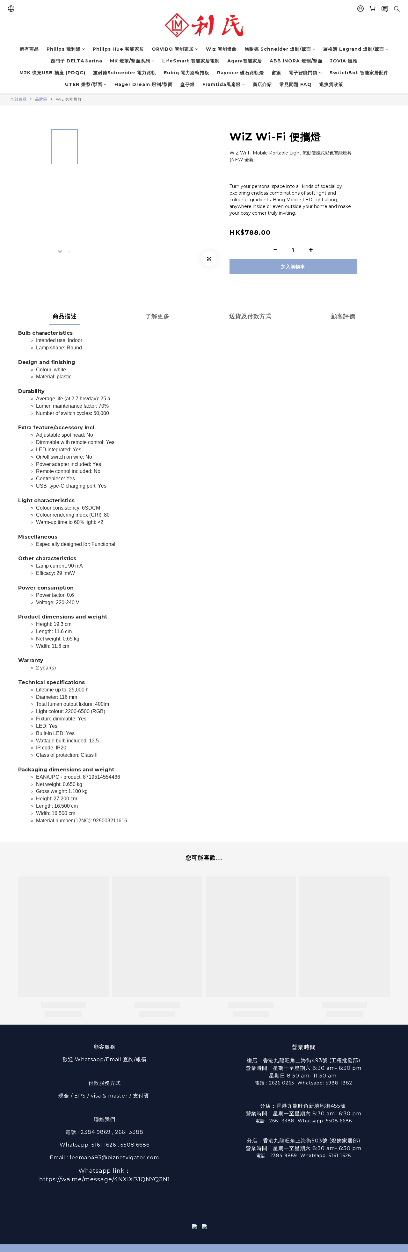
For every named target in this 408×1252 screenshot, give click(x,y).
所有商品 (29, 49)
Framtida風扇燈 (221, 84)
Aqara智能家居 (244, 61)
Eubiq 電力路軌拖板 (186, 72)
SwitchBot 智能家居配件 (359, 72)
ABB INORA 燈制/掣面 (296, 61)
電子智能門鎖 (303, 72)
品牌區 (41, 99)
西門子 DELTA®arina (76, 61)
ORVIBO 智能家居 (173, 49)
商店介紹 (262, 84)
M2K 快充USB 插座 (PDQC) (52, 72)
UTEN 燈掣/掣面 (83, 84)
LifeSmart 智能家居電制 (191, 61)
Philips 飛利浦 (64, 49)
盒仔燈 (187, 84)
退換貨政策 (331, 84)
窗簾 (276, 72)
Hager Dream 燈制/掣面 (143, 84)
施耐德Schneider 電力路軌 (124, 72)
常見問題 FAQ (296, 84)
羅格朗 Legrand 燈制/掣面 (353, 49)
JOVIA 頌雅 (343, 61)
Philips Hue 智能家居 (118, 49)
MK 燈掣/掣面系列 (130, 61)
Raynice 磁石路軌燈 (240, 72)
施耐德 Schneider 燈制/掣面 (277, 49)
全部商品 (18, 99)
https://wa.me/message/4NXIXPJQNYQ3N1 (104, 1179)
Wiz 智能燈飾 (221, 49)
